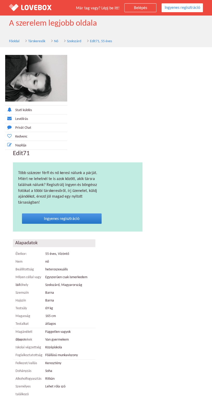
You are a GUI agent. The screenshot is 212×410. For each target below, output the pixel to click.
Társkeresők (36, 41)
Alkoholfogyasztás (28, 379)
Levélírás (21, 119)
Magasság (23, 316)
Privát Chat (23, 128)
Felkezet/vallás (26, 363)
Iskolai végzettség (28, 347)
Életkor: (21, 254)
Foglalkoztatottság (28, 355)
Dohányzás (23, 371)
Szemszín (22, 293)
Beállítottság (25, 269)
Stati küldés (23, 110)
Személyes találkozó (23, 390)
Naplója (20, 145)
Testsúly (21, 308)
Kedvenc (21, 137)
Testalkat (22, 324)
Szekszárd (74, 41)
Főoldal (14, 41)
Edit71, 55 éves (101, 41)
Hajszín (21, 301)
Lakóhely (22, 285)
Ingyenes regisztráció (182, 8)
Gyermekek (24, 340)
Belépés (140, 8)
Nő (56, 41)
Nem (19, 262)
